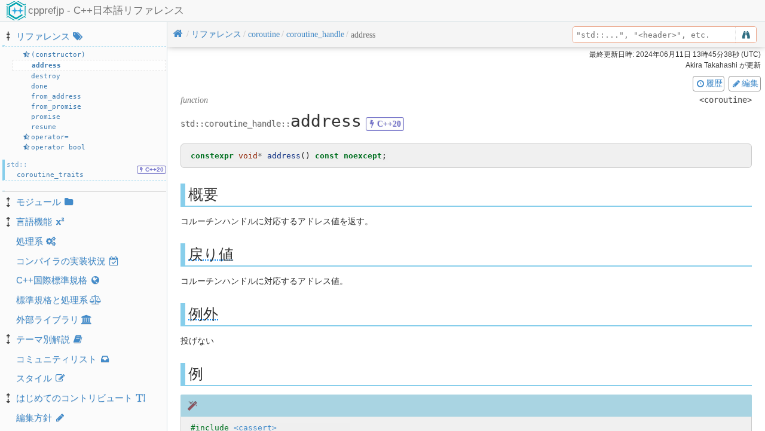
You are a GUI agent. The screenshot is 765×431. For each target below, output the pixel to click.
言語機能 (34, 221)
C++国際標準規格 (51, 280)
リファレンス (43, 36)
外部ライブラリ (47, 319)
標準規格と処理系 (52, 300)
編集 (750, 83)
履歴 (714, 83)
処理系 (29, 241)
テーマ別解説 (43, 339)
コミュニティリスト (56, 359)
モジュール (38, 202)
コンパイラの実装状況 (61, 261)
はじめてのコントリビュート (74, 398)
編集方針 (34, 417)
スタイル (34, 378)
